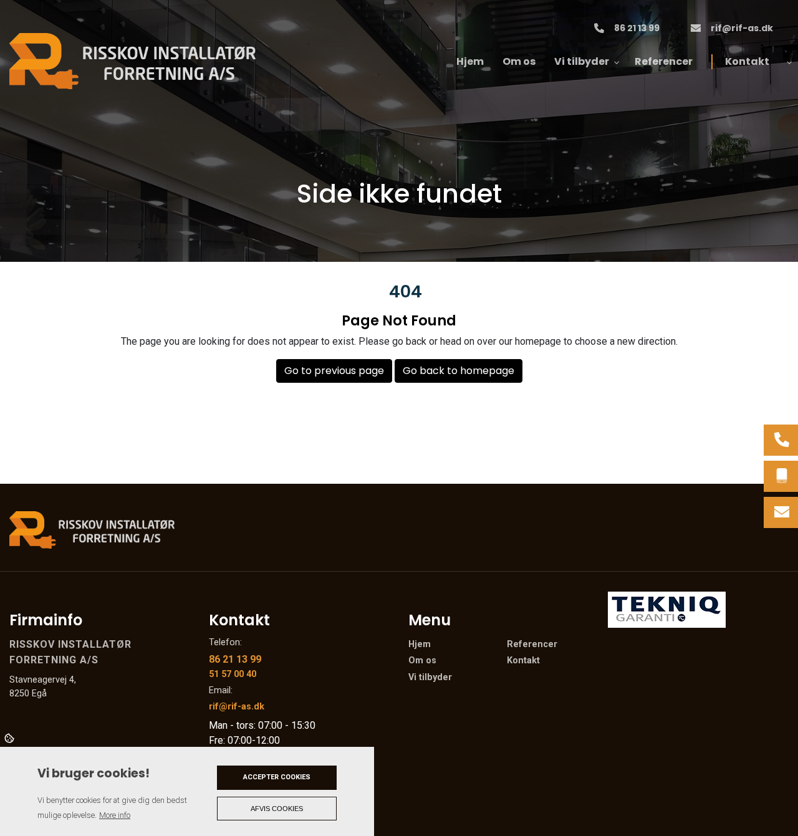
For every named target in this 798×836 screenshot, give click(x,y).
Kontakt (523, 660)
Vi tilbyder (430, 677)
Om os (422, 660)
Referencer (532, 644)
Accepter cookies (276, 777)
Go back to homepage (458, 370)
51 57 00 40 (232, 674)
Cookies (10, 737)
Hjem (419, 644)
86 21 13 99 (637, 28)
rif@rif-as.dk (742, 28)
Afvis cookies (277, 808)
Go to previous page (334, 370)
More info (114, 815)
